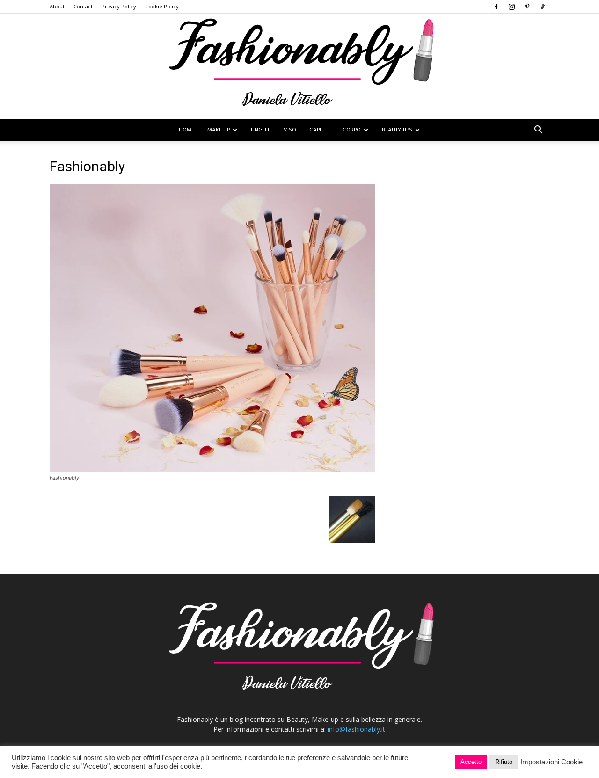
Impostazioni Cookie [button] (551, 762)
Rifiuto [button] (503, 761)
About (57, 6)
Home (186, 130)
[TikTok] (542, 6)
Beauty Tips (397, 130)
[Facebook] (496, 6)
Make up (218, 130)
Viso (290, 130)
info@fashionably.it (356, 729)
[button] (538, 130)
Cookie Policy (162, 6)
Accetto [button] (471, 761)
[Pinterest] (527, 6)
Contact (83, 6)
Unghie (260, 130)
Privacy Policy (119, 6)
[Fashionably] (299, 66)
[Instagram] (511, 6)
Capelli (319, 130)
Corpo (352, 130)
